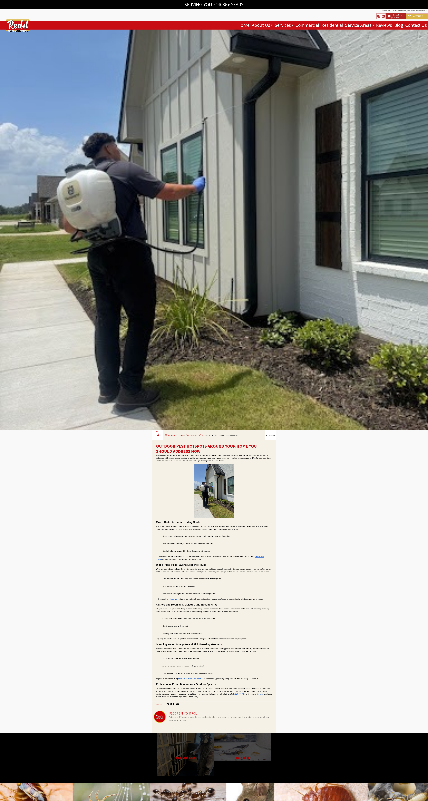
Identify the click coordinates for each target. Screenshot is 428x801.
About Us (261, 25)
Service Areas (358, 25)
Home (244, 25)
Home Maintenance (210, 435)
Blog (398, 25)
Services (283, 25)
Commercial (307, 25)
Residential (332, 25)
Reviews (384, 25)
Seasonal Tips (233, 435)
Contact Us (416, 25)
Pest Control (223, 435)
